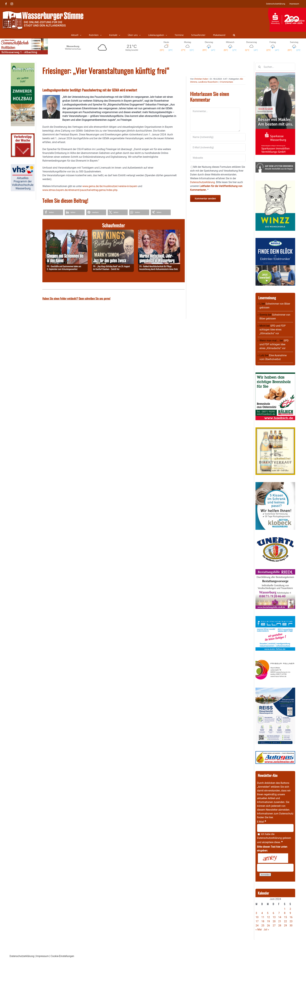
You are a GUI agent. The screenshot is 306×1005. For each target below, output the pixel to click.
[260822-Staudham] (113, 231)
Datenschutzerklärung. (202, 182)
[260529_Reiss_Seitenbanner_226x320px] (275, 689)
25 (262, 925)
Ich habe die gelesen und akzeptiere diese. (274, 838)
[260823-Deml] (67, 231)
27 (274, 925)
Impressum (42, 956)
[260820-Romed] (159, 231)
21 (279, 921)
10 (257, 917)
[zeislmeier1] (275, 752)
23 (291, 921)
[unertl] (275, 538)
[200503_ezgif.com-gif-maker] (275, 483)
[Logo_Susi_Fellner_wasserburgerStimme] (275, 617)
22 (285, 921)
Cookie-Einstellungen (62, 956)
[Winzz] (275, 181)
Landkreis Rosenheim (208, 82)
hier (271, 817)
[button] (234, 35)
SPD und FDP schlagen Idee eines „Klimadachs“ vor (272, 329)
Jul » (266, 929)
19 (268, 921)
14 (279, 917)
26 (268, 925)
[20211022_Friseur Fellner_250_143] (275, 659)
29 (285, 925)
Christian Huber (201, 79)
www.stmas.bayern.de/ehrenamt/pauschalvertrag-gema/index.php (79, 190)
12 (268, 917)
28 (279, 925)
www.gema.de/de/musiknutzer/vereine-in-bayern (109, 186)
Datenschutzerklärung (269, 837)
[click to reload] (273, 858)
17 (257, 921)
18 (262, 921)
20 (274, 921)
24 (257, 925)
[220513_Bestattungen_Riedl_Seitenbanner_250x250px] (275, 571)
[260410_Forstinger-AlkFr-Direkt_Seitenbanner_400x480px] (275, 429)
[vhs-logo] (23, 166)
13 (274, 917)
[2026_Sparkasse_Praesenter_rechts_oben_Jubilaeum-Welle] (287, 9)
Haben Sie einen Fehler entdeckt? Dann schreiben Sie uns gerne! (76, 298)
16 (291, 917)
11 (262, 917)
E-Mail (261, 821)
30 (291, 925)
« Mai (258, 929)
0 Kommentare (226, 82)
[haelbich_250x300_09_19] (275, 374)
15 (285, 917)
